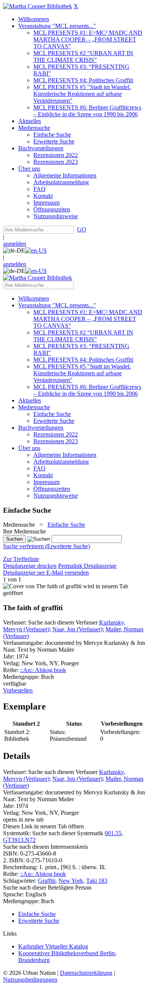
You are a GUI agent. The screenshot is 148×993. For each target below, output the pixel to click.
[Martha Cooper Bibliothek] (37, 6)
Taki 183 (96, 880)
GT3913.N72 (19, 840)
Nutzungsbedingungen (30, 979)
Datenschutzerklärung (86, 973)
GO (81, 229)
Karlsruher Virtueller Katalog (53, 946)
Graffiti (46, 880)
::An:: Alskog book (43, 670)
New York (70, 880)
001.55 (113, 833)
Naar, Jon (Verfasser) (77, 629)
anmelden (14, 244)
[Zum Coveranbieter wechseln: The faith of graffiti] (42, 586)
